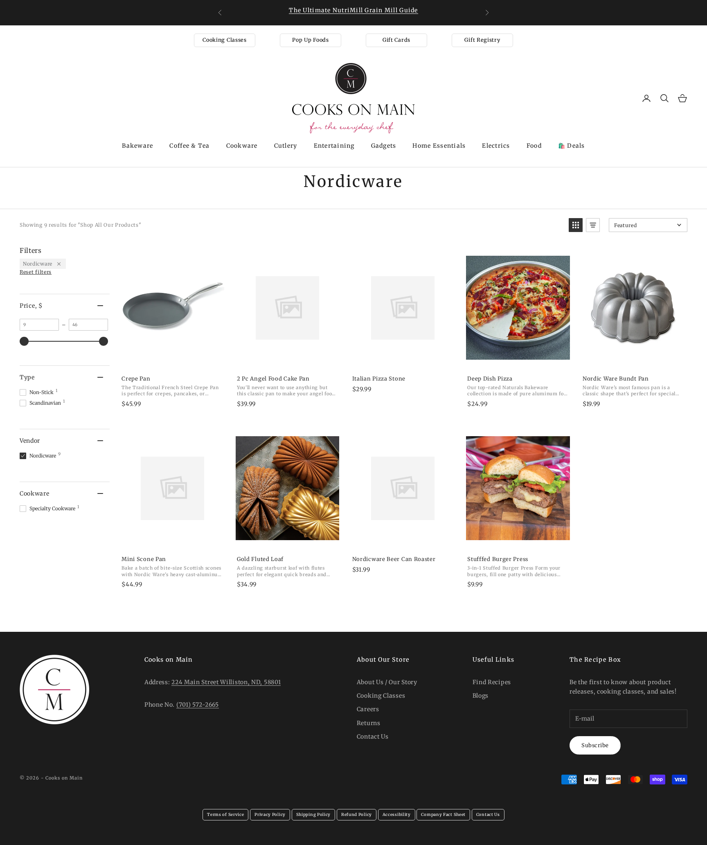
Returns (369, 723)
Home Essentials (439, 145)
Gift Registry (482, 40)
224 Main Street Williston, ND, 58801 (226, 682)
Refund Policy (356, 814)
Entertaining (334, 145)
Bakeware (137, 145)
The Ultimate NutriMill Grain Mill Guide (353, 10)
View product (172, 360)
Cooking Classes (225, 40)
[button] (576, 225)
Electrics (496, 145)
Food (534, 145)
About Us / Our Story (387, 682)
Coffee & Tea (189, 145)
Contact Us (373, 736)
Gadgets (383, 145)
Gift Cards (396, 40)
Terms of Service (225, 814)
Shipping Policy (313, 814)
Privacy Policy (270, 814)
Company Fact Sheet (443, 814)
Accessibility (397, 814)
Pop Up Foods (310, 40)
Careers (368, 709)
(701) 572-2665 (197, 704)
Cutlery (285, 145)
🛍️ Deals (571, 145)
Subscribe (595, 745)
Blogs (481, 695)
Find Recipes (492, 682)
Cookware (242, 145)
